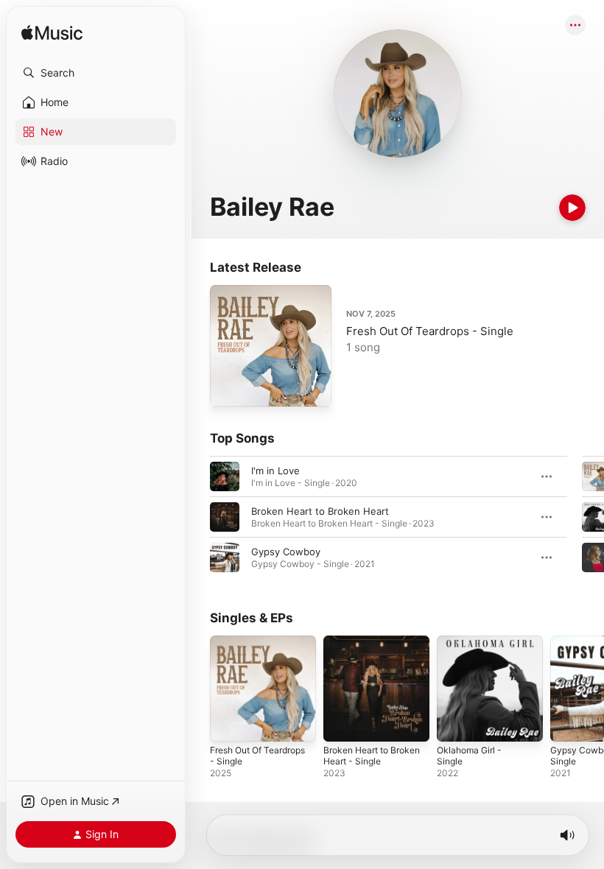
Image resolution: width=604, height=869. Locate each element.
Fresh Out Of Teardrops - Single (429, 331)
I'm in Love (275, 470)
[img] (51, 33)
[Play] (572, 207)
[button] (95, 72)
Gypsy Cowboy (285, 551)
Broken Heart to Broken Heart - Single (371, 756)
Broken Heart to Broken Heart (320, 511)
